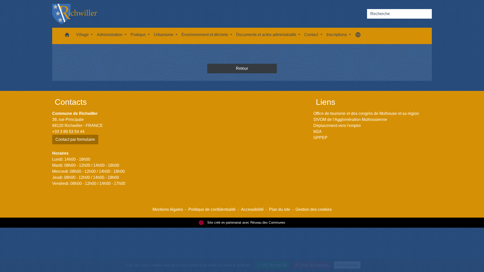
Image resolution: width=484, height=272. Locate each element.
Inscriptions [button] (337, 34)
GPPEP (320, 137)
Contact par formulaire (75, 139)
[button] (67, 36)
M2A (317, 131)
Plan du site (279, 209)
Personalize (347, 265)
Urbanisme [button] (164, 34)
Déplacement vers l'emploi (337, 125)
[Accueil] (74, 14)
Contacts (71, 102)
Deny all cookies (313, 265)
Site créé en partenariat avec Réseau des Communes (245, 222)
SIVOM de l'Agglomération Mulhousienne (350, 119)
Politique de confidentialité (212, 209)
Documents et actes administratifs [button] (266, 34)
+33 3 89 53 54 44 (68, 131)
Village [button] (83, 34)
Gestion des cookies (313, 209)
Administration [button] (110, 34)
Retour (242, 68)
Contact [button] (311, 34)
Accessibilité (252, 209)
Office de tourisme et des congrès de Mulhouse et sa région (366, 113)
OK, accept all (274, 265)
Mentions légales (168, 209)
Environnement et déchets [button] (205, 34)
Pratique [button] (139, 34)
